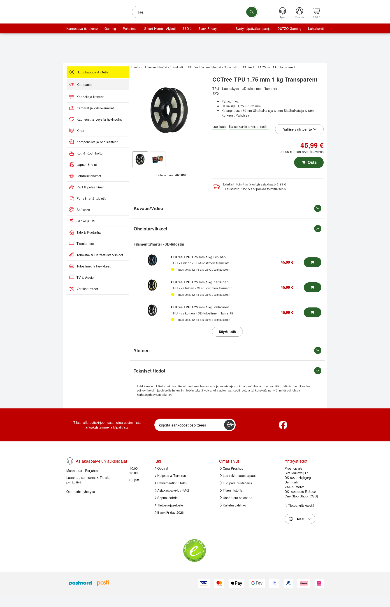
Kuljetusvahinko (234, 505)
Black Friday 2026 (170, 512)
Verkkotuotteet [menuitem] (87, 288)
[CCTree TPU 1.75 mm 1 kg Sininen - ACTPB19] (152, 260)
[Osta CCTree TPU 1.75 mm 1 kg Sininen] (312, 262)
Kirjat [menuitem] (80, 130)
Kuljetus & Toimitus (171, 475)
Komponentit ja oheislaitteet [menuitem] (97, 142)
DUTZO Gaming (289, 28)
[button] (169, 110)
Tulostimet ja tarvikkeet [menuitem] (94, 266)
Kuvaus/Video (148, 208)
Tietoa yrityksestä (301, 505)
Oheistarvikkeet (150, 228)
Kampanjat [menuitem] (85, 84)
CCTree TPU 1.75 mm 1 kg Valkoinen (200, 307)
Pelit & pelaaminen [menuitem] (90, 187)
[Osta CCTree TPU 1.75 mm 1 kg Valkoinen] (312, 312)
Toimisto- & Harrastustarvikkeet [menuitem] (100, 255)
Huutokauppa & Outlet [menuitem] (93, 72)
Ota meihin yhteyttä (80, 491)
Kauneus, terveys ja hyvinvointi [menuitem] (99, 119)
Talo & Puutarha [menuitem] (89, 232)
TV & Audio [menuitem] (85, 277)
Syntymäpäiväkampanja (253, 28)
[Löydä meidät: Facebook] (283, 424)
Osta (311, 162)
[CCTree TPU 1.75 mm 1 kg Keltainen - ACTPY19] (152, 285)
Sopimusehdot (168, 497)
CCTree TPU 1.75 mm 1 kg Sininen (198, 257)
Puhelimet (130, 28)
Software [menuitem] (83, 209)
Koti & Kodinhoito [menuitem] (89, 153)
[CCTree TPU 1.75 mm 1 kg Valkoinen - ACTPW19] (152, 310)
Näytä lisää (227, 331)
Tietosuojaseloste (170, 505)
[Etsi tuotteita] (251, 12)
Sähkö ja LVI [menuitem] (86, 221)
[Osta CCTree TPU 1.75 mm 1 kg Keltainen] (312, 287)
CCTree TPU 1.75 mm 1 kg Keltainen (200, 282)
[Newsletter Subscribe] (229, 425)
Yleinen (142, 350)
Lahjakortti (316, 28)
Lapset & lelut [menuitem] (87, 164)
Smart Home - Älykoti (160, 28)
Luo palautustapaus (237, 483)
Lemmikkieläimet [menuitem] (89, 175)
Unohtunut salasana (237, 497)
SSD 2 (187, 28)
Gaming (110, 28)
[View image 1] (140, 159)
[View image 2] (158, 159)
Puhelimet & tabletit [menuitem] (91, 198)
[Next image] (199, 111)
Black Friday (207, 28)
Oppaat (162, 468)
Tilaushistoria (232, 490)
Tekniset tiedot (149, 370)
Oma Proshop (233, 468)
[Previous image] (138, 111)
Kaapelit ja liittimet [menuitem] (90, 96)
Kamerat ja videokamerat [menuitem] (95, 108)
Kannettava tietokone (82, 28)
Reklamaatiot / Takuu (173, 483)
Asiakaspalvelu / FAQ (173, 490)
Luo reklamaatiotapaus (240, 475)
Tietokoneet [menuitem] (85, 243)
